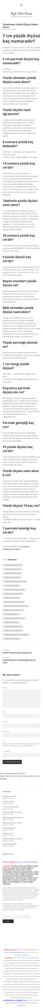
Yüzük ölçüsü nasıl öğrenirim (13, 630)
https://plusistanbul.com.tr (29, 776)
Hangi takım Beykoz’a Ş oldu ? (12, 812)
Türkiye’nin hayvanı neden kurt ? (12, 839)
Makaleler (12, 559)
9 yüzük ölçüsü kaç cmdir (11, 598)
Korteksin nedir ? (8, 833)
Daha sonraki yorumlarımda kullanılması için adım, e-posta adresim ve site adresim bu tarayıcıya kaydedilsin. (21, 745)
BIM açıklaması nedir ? (9, 828)
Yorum (5, 688)
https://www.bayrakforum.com (12, 773)
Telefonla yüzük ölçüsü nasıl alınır (14, 618)
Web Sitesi (6, 731)
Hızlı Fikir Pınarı (21, 13)
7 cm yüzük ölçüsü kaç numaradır (14, 590)
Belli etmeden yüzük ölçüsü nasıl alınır (15, 606)
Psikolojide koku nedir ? (10, 844)
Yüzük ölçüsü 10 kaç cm (11, 622)
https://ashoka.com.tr (9, 776)
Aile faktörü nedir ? (8, 802)
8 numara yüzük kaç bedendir (13, 594)
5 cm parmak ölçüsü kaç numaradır (15, 581)
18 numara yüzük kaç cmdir (12, 573)
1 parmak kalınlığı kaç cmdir (12, 565)
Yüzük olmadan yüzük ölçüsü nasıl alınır (16, 635)
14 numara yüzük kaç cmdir (12, 569)
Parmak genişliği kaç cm (11, 614)
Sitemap (3, 778)
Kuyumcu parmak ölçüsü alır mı (13, 610)
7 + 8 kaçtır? (7, 751)
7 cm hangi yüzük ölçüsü (11, 585)
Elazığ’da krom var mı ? (10, 796)
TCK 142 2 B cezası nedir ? (11, 807)
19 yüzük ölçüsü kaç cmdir (12, 577)
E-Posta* (5, 722)
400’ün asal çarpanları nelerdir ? (12, 823)
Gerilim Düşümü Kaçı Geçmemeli (17, 653)
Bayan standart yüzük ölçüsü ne (14, 602)
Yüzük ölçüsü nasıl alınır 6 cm (13, 626)
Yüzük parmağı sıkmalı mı (12, 639)
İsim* (4, 712)
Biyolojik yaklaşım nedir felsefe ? (13, 817)
